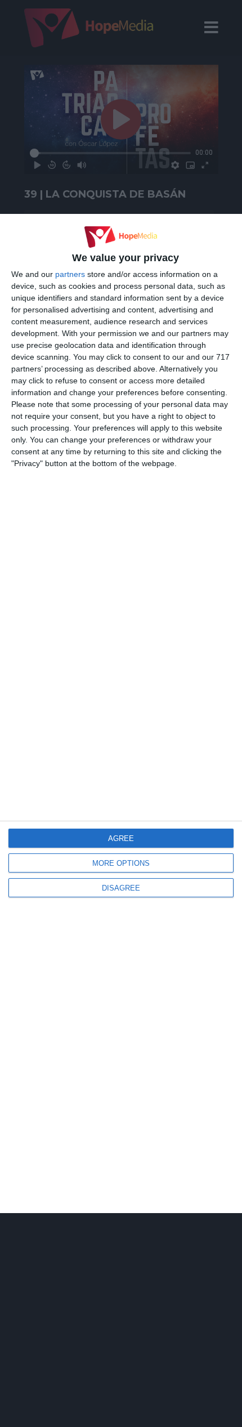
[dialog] (121, 713)
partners (70, 274)
